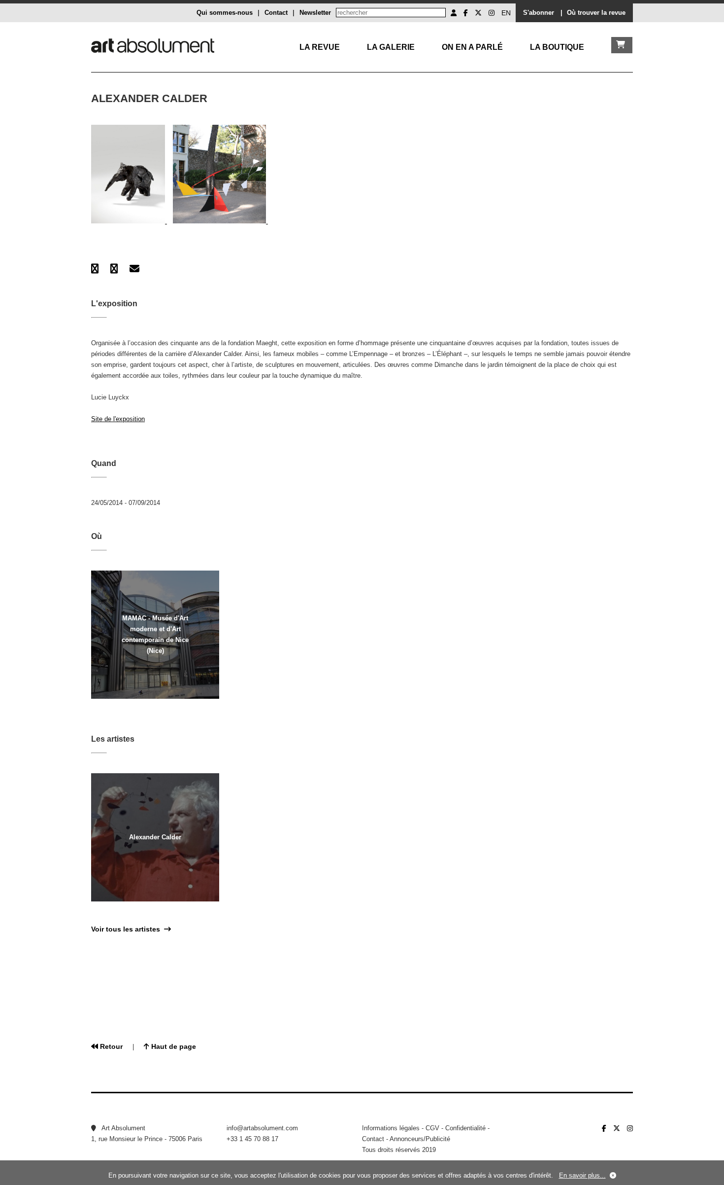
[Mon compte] (454, 13)
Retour (110, 1046)
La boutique (557, 47)
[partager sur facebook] (95, 268)
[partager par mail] (134, 268)
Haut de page (172, 1046)
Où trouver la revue (596, 12)
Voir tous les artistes (127, 929)
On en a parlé (472, 47)
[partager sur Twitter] (114, 268)
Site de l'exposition (118, 419)
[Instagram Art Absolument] (491, 13)
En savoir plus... (582, 1175)
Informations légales (391, 1128)
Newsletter (315, 12)
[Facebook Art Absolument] (465, 13)
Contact (276, 12)
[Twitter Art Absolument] (478, 13)
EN (506, 13)
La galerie (391, 47)
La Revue (319, 47)
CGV (432, 1128)
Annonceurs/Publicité (420, 1139)
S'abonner (538, 12)
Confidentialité (465, 1128)
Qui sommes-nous (225, 12)
